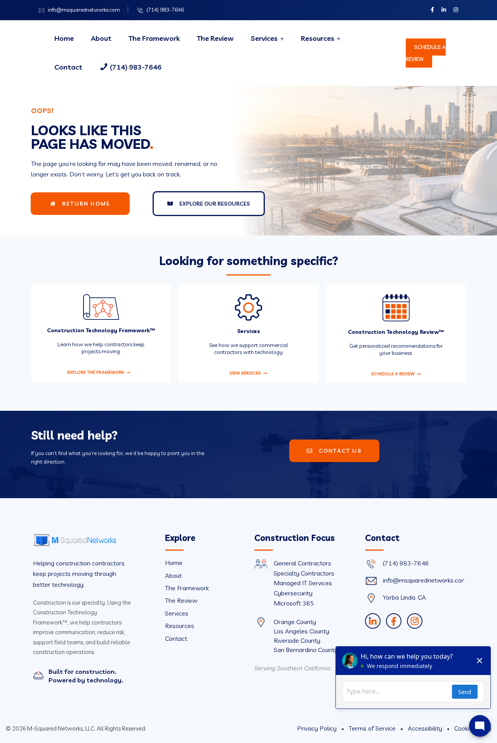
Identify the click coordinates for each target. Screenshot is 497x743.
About (101, 38)
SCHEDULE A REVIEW (426, 53)
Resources (317, 38)
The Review (215, 38)
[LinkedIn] (373, 621)
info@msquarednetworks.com (84, 9)
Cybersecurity (293, 593)
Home (64, 38)
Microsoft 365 (294, 603)
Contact (68, 67)
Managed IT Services (303, 583)
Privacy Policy (317, 728)
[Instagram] (414, 621)
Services (264, 38)
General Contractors (302, 563)
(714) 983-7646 (165, 9)
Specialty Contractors (304, 573)
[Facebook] (393, 621)
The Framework (154, 38)
